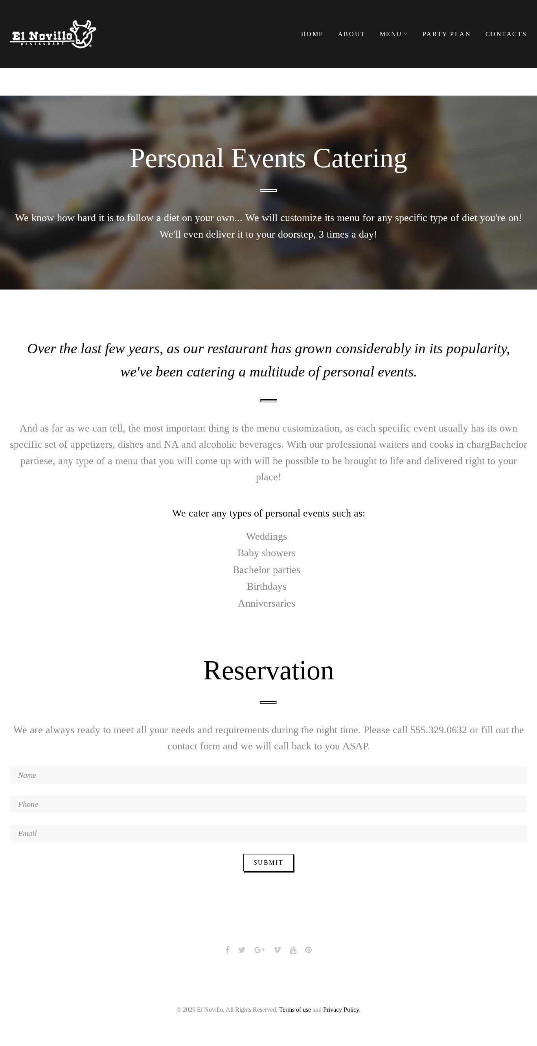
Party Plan (447, 34)
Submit (268, 862)
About (352, 34)
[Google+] (259, 950)
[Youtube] (293, 950)
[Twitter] (242, 950)
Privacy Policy (341, 1009)
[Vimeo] (277, 950)
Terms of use (295, 1009)
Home (312, 34)
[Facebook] (227, 950)
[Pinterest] (308, 950)
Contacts (506, 34)
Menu (391, 34)
